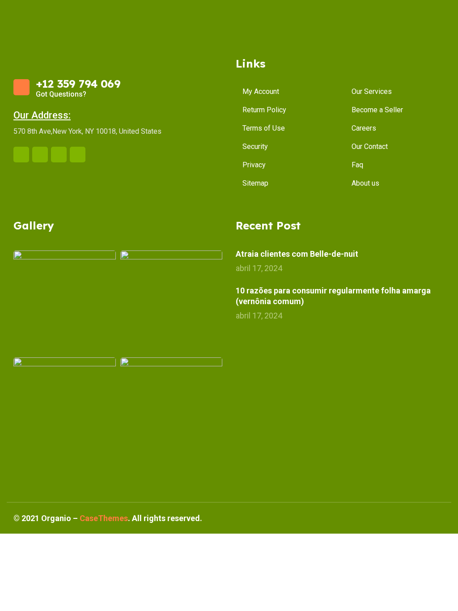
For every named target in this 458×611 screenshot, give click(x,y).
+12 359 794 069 (78, 83)
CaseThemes (104, 518)
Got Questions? (61, 94)
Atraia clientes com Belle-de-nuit (297, 254)
